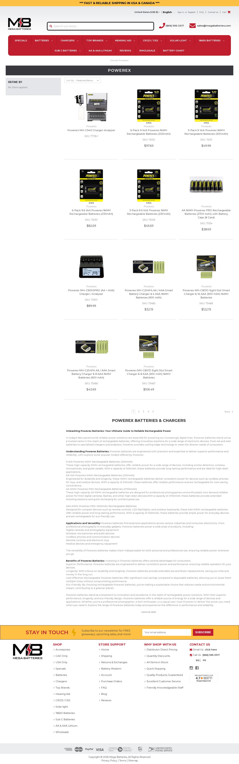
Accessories (63, 649)
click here (211, 649)
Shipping (106, 655)
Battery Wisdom (111, 668)
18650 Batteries (210, 40)
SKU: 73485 (148, 303)
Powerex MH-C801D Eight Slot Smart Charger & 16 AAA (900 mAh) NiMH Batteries (206, 294)
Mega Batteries (118, 757)
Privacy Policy (109, 760)
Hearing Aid (123, 40)
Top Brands (95, 40)
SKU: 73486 (91, 383)
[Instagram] (191, 668)
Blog (104, 694)
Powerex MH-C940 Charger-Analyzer (91, 130)
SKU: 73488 (206, 303)
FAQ (201, 12)
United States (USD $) (146, 12)
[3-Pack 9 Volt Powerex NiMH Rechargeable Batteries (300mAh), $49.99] (206, 107)
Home (105, 649)
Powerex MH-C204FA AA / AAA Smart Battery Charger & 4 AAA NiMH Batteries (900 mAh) (149, 294)
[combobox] (100, 26)
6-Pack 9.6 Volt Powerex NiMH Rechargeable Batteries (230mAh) (91, 212)
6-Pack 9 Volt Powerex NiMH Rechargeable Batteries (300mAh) (149, 132)
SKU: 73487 (148, 383)
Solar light (179, 40)
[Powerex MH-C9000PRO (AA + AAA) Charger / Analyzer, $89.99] (91, 267)
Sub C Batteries (66, 50)
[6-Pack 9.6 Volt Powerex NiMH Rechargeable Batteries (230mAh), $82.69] (91, 187)
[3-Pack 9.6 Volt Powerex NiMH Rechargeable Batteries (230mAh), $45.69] (149, 187)
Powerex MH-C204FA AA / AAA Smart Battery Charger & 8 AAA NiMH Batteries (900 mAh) (91, 374)
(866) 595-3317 (175, 25)
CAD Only (62, 655)
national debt (148, 612)
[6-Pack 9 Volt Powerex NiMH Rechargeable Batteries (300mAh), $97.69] (149, 107)
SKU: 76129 (149, 219)
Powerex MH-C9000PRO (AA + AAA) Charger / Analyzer (91, 292)
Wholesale (147, 50)
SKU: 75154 (206, 223)
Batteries (42, 40)
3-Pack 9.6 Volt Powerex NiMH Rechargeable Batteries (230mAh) (149, 212)
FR (204, 660)
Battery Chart (174, 50)
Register (192, 12)
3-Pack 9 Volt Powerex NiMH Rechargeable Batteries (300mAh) (206, 132)
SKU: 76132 (149, 139)
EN (197, 660)
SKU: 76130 (91, 219)
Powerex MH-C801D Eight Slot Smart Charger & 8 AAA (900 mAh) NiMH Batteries (148, 374)
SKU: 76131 (206, 139)
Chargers (68, 40)
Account (106, 674)
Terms (122, 760)
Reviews (125, 50)
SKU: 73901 (91, 299)
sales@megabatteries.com (214, 25)
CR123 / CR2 (151, 40)
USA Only (61, 662)
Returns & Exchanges (114, 662)
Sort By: (70, 80)
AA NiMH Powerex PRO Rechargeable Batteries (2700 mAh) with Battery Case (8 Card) (206, 214)
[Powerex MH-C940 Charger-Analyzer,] (91, 107)
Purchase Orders (111, 681)
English (168, 12)
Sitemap (133, 760)
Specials (21, 40)
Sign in (181, 12)
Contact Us (213, 12)
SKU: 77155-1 (91, 136)
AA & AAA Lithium (100, 50)
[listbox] (88, 80)
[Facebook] (197, 668)
